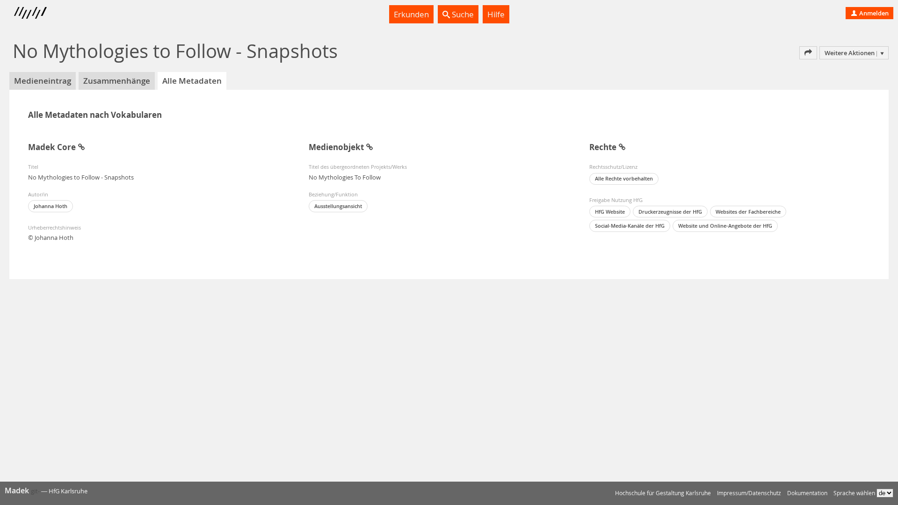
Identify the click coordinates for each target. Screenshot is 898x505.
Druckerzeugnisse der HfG (670, 211)
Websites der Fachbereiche (748, 211)
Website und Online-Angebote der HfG (725, 225)
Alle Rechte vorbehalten (624, 178)
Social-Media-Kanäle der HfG (630, 225)
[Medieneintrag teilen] (808, 52)
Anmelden (873, 13)
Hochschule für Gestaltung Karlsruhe (663, 493)
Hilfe (496, 14)
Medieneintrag (42, 80)
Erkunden (411, 14)
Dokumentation (807, 493)
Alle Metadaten (192, 80)
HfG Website (610, 211)
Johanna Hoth (50, 205)
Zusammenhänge (116, 80)
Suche (462, 14)
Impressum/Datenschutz (749, 493)
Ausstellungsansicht (338, 205)
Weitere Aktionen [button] (850, 53)
